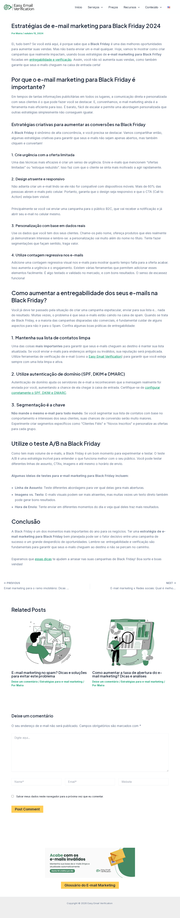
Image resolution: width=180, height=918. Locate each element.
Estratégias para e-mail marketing (61, 681)
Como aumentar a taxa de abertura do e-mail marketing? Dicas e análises (127, 674)
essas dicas (43, 559)
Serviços (93, 7)
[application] (101, 7)
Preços (113, 7)
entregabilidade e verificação (50, 59)
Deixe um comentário (24, 681)
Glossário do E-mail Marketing (90, 885)
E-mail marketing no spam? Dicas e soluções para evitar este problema (49, 674)
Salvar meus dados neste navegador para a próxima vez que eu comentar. (59, 796)
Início (78, 7)
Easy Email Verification (105, 356)
